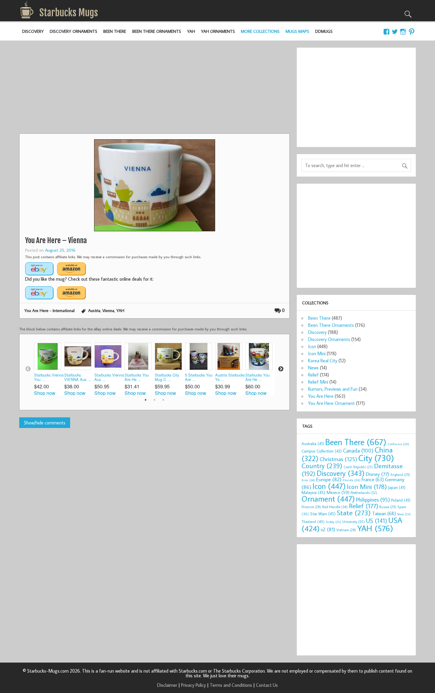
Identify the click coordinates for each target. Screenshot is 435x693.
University (353, 521)
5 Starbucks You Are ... (198, 377)
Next (281, 369)
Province (311, 507)
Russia (387, 507)
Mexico (337, 492)
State (354, 512)
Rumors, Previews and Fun (332, 389)
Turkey (333, 522)
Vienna (108, 310)
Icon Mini (317, 353)
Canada (358, 450)
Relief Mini (318, 382)
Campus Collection (322, 451)
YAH (191, 31)
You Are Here (321, 396)
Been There (114, 31)
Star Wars (323, 513)
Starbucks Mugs (68, 13)
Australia (313, 443)
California (398, 444)
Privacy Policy (193, 685)
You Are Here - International (49, 310)
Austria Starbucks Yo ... (230, 377)
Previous (28, 369)
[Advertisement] (154, 89)
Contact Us (267, 685)
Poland (400, 500)
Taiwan (384, 513)
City (376, 457)
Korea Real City (322, 361)
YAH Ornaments (218, 31)
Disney (377, 474)
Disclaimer (167, 685)
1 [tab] (146, 400)
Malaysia (313, 492)
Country (322, 465)
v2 (328, 529)
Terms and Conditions (231, 685)
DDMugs (324, 31)
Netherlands (364, 492)
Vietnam (346, 530)
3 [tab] (163, 400)
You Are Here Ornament (331, 403)
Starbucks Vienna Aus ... (109, 377)
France (373, 479)
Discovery (33, 31)
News (313, 368)
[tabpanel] (49, 369)
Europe (328, 479)
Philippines (373, 499)
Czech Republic (358, 467)
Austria (94, 310)
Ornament (328, 499)
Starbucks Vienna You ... (49, 377)
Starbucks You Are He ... (137, 377)
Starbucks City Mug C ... (167, 377)
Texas (404, 514)
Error (308, 480)
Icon (312, 346)
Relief (313, 375)
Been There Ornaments (156, 31)
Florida (351, 480)
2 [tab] (154, 400)
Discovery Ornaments (73, 31)
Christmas (338, 459)
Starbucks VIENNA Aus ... (77, 377)
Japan (396, 487)
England (400, 474)
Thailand (313, 521)
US (376, 520)
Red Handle (335, 506)
